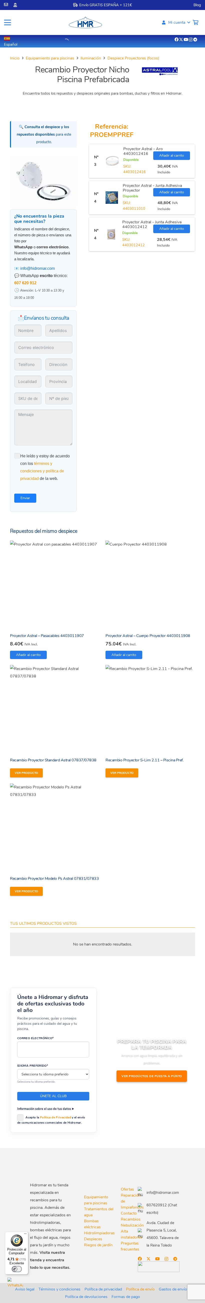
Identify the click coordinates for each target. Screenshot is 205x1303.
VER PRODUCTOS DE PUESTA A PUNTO (152, 1076)
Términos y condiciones (59, 1289)
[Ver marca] (160, 76)
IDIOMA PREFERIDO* (32, 1066)
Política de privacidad (103, 1289)
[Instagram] (190, 39)
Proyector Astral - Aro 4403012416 (143, 151)
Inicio (15, 58)
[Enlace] (6, 4)
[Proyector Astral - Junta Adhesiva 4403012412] (111, 234)
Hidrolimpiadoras (99, 1233)
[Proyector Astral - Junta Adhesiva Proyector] (112, 197)
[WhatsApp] (15, 1285)
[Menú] (25, 1235)
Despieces (93, 1239)
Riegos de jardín (98, 1245)
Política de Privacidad (55, 1117)
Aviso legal (24, 1289)
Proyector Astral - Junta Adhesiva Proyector (152, 188)
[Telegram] (195, 39)
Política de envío (140, 1289)
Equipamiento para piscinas (50, 58)
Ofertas (127, 1189)
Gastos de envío (173, 1289)
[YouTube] (186, 39)
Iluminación (90, 58)
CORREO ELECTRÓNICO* (35, 1038)
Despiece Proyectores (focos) (133, 58)
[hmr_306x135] (85, 22)
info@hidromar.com (37, 268)
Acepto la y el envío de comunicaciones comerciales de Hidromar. (51, 1120)
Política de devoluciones (86, 1297)
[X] (181, 39)
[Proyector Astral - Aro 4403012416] (112, 161)
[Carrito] (195, 22)
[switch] (17, 1269)
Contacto (129, 1213)
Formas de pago (126, 1297)
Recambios (130, 1219)
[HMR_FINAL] (56, 1166)
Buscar (57, 41)
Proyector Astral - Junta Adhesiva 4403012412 (152, 224)
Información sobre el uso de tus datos (44, 1109)
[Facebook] (176, 39)
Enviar (25, 498)
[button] (7, 22)
